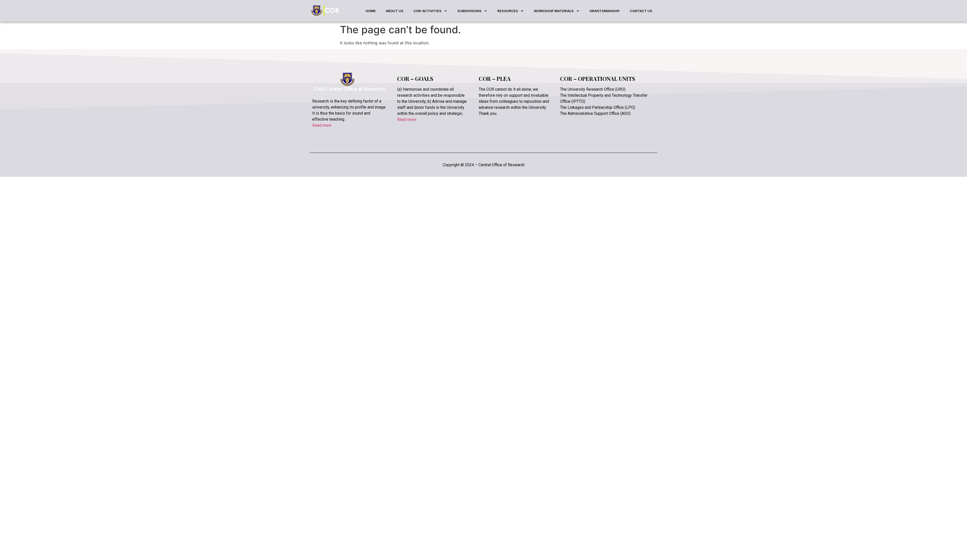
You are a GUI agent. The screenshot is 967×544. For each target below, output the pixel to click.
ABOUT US (394, 11)
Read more (321, 125)
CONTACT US (641, 11)
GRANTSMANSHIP (605, 11)
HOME (371, 11)
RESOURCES (507, 11)
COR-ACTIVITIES (427, 11)
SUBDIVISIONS (469, 11)
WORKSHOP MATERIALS (554, 11)
